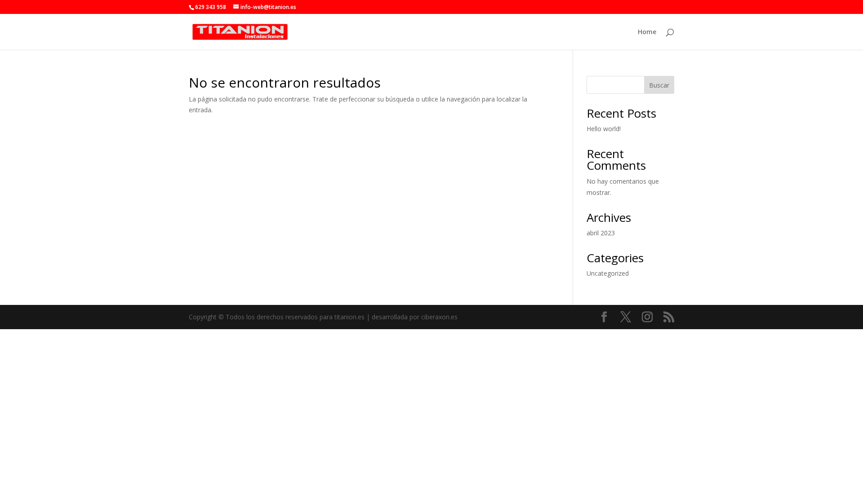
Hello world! (604, 128)
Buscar (659, 85)
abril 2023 (601, 233)
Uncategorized (608, 273)
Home (647, 32)
